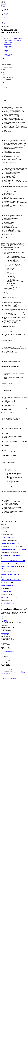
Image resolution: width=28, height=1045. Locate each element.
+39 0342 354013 (5, 633)
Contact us (3, 616)
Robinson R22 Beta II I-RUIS (10, 574)
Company (6, 9)
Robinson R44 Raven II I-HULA (11, 580)
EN (4, 23)
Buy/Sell (6, 13)
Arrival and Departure (9, 651)
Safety (5, 14)
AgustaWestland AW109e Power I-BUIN (13, 561)
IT (4, 22)
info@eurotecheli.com (6, 634)
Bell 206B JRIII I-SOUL (8, 538)
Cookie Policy (7, 673)
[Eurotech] (3, 4)
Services (6, 10)
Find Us (5, 17)
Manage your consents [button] (6, 675)
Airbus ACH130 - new (7, 603)
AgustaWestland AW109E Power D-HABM (14, 549)
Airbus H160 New (6, 591)
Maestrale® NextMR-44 (8, 585)
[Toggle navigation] (1, 5)
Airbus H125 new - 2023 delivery (11, 555)
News (5, 15)
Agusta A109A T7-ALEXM (9, 597)
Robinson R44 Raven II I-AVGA (11, 543)
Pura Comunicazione (11, 678)
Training (6, 11)
